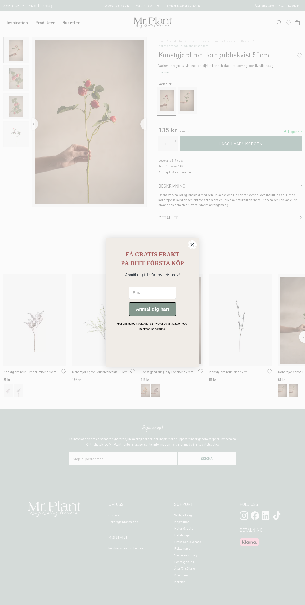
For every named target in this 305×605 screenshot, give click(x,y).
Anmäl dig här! (152, 309)
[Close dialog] (192, 245)
